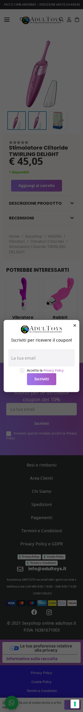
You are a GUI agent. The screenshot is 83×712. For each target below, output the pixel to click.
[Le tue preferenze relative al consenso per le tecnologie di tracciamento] (75, 704)
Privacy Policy (53, 370)
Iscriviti (41, 378)
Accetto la (45, 370)
